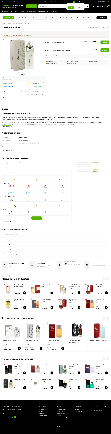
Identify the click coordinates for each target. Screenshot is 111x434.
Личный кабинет (79, 411)
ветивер (20, 143)
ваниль (20, 140)
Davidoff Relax (100, 379)
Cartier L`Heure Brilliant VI (73, 300)
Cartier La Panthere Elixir (46, 285)
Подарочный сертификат (51, 1)
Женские (12, 276)
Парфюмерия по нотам (37, 1)
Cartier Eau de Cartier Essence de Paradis (19, 285)
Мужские (5, 276)
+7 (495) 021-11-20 (102, 1)
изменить (42, 77)
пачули (25, 143)
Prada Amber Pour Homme (101, 365)
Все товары (34, 279)
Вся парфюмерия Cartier (93, 27)
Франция (20, 147)
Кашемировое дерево (34, 143)
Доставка (4, 1)
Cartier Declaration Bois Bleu (98, 340)
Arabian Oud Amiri (46, 379)
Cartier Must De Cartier (100, 300)
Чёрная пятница (61, 409)
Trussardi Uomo (73, 379)
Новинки (22, 11)
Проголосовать (37, 218)
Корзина (77, 409)
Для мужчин (14, 11)
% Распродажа (31, 11)
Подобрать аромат (43, 11)
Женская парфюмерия (62, 417)
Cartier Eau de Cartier (9, 340)
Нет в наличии (72, 349)
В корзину (105, 42)
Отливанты (53, 11)
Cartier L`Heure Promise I (100, 285)
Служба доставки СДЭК (8, 89)
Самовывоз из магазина (8, 86)
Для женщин (5, 11)
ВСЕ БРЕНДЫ (102, 17)
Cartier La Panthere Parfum (19, 300)
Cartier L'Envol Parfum (47, 299)
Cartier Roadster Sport (31, 340)
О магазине (17, 1)
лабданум (25, 140)
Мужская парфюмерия (62, 419)
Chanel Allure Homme (47, 365)
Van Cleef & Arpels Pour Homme (19, 365)
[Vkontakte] (3, 413)
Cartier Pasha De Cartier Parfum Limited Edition (74, 286)
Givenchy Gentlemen (19, 379)
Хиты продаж (60, 424)
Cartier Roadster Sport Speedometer (75, 341)
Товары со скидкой (61, 423)
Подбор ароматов (61, 426)
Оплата (10, 1)
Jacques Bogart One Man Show (74, 365)
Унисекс (59, 421)
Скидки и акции (26, 1)
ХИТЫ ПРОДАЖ (9, 17)
